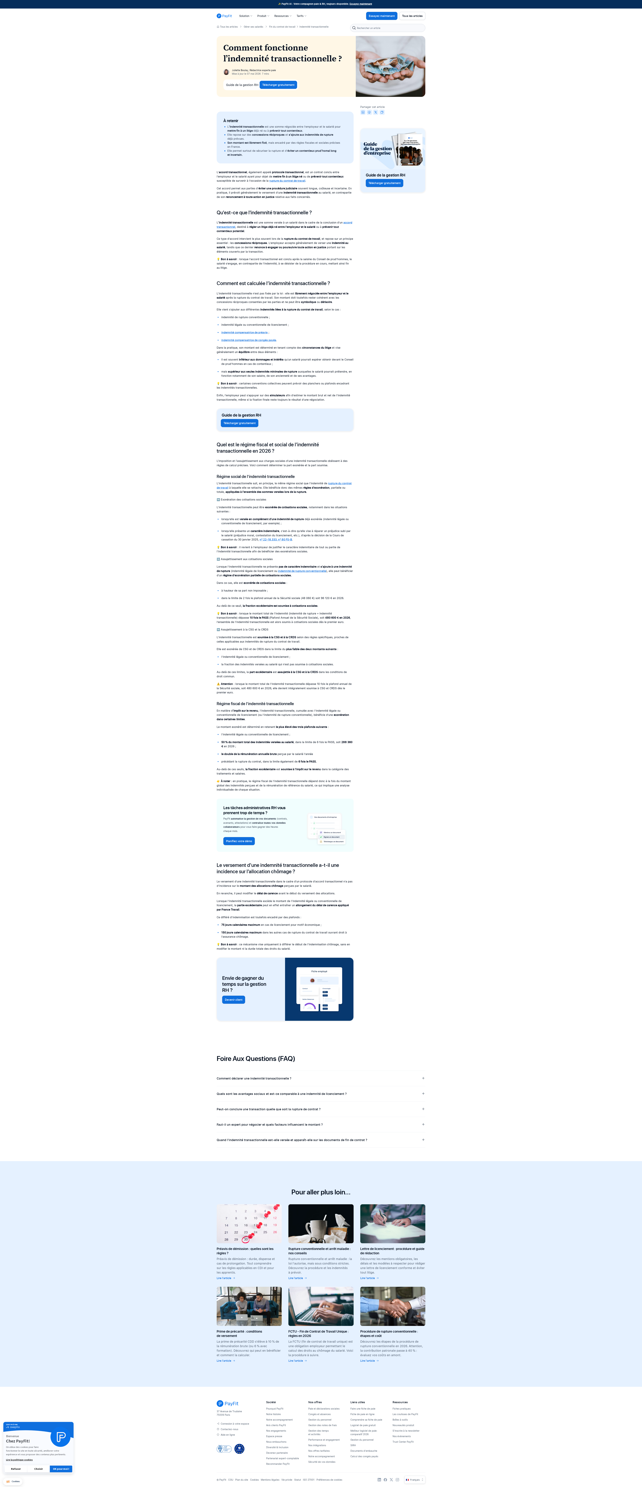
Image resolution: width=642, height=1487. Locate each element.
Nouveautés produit (403, 1425)
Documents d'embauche (363, 1450)
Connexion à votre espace (235, 1423)
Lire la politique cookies (19, 1459)
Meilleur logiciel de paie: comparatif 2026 (363, 1432)
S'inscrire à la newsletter (406, 1430)
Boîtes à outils (400, 1419)
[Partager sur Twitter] (375, 112)
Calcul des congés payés (364, 1456)
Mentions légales (270, 1479)
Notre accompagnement (279, 1419)
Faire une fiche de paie (362, 1408)
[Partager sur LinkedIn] (363, 112)
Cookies (254, 1479)
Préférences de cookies (329, 1479)
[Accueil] (224, 16)
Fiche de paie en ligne (362, 1414)
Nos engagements (276, 1430)
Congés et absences (319, 1414)
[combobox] (387, 28)
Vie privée (286, 1479)
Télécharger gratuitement (278, 85)
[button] (12, 1481)
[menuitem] (247, 16)
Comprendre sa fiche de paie (366, 1419)
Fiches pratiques (402, 1408)
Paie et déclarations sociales (324, 1408)
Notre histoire (273, 1414)
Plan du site (241, 1479)
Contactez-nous (229, 1429)
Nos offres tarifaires (319, 1450)
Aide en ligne (228, 1434)
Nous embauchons (276, 1441)
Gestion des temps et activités (318, 1432)
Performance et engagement (324, 1439)
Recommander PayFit (278, 1463)
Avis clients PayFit (276, 1425)
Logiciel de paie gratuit (363, 1425)
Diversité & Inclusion (277, 1447)
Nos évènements (402, 1436)
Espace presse (274, 1436)
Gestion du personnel (320, 1419)
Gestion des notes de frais (322, 1425)
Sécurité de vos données (321, 1461)
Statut (297, 1479)
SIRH (353, 1445)
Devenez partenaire (277, 1452)
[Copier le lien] (382, 112)
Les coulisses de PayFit (405, 1414)
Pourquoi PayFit (274, 1408)
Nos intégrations (317, 1445)
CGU (230, 1479)
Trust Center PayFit (403, 1441)
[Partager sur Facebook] (369, 112)
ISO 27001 (308, 1479)
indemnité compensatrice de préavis (244, 332)
